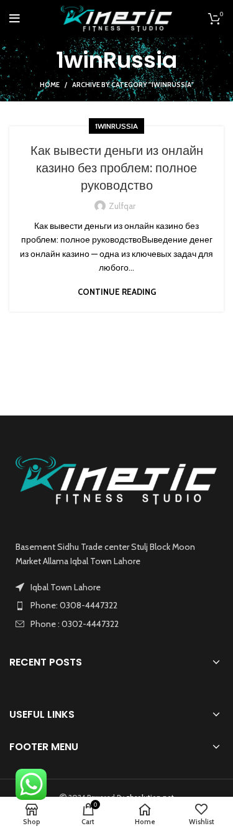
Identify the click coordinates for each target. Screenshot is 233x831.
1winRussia (116, 126)
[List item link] (116, 605)
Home (50, 84)
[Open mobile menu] (14, 18)
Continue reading (117, 292)
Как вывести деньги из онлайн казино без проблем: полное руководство (116, 168)
